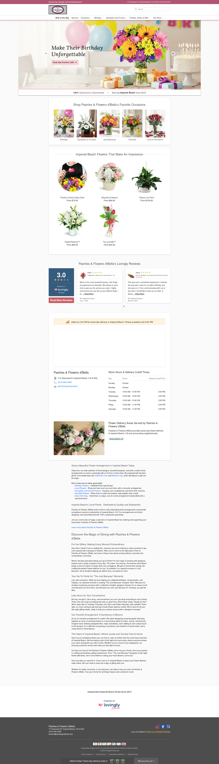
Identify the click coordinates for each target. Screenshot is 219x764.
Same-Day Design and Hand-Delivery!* (66, 2)
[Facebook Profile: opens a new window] (163, 726)
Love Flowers (80, 488)
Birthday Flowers (82, 485)
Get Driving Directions (68, 386)
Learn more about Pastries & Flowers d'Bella (89, 527)
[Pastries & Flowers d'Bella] (67, 9)
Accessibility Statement (116, 754)
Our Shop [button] (157, 17)
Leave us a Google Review (158, 731)
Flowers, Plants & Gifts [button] (139, 17)
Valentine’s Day (101, 475)
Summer (74, 17)
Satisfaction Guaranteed (88, 92)
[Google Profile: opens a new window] (168, 726)
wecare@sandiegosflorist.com (61, 734)
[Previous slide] (46, 53)
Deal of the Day (62, 17)
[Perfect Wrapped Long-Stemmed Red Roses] (131, 275)
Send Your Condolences (65, 65)
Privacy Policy (100, 754)
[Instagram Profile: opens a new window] (157, 726)
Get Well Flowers (82, 493)
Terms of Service (87, 754)
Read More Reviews (61, 300)
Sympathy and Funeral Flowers (88, 490)
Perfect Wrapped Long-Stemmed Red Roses (149, 275)
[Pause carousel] (106, 82)
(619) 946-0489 (65, 382)
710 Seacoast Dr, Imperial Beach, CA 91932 (66, 729)
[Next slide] (173, 53)
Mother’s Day (117, 475)
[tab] (109, 83)
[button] (124, 306)
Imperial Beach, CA (116, 439)
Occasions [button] (85, 17)
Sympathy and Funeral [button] (115, 17)
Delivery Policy (133, 754)
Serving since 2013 (129, 92)
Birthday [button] (98, 17)
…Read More (88, 294)
